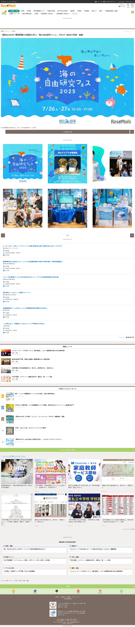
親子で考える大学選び (63, 10)
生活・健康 (75, 557)
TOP (67, 586)
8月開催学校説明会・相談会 (111, 10)
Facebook (35, 592)
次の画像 (132, 132)
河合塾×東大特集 (51, 10)
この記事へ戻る (67, 131)
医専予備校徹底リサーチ (39, 10)
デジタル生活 (10, 568)
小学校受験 (86, 10)
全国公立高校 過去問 (26, 13)
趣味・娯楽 (75, 568)
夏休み (100, 10)
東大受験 (29, 10)
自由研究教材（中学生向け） (63, 13)
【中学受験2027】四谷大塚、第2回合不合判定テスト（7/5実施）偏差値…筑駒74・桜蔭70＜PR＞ (16, 522)
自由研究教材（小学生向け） (47, 13)
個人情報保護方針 (68, 598)
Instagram (100, 592)
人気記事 (36, 13)
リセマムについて (76, 597)
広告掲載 (63, 597)
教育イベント (10, 557)
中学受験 (79, 10)
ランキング (74, 13)
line (121, 592)
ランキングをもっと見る (67, 450)
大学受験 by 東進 (13, 11)
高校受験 (72, 10)
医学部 (22, 10)
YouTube (78, 592)
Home (13, 592)
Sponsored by (122, 337)
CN (124, 6)
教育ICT (74, 546)
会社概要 (68, 597)
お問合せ (57, 597)
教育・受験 (9, 546)
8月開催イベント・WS (14, 13)
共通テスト (94, 10)
